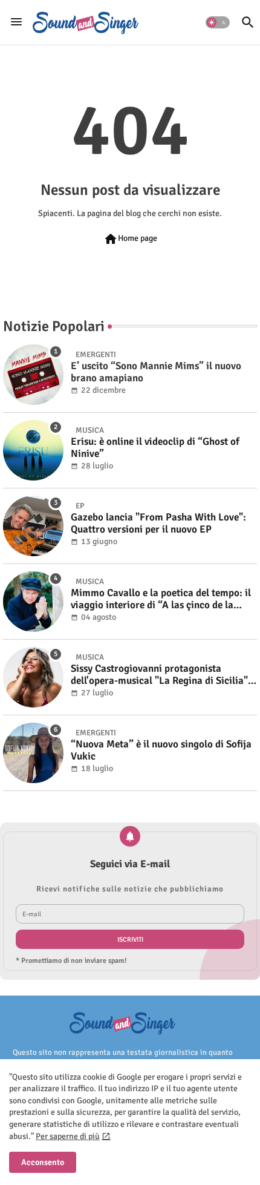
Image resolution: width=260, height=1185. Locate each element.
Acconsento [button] (42, 1162)
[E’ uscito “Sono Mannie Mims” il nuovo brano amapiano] (33, 374)
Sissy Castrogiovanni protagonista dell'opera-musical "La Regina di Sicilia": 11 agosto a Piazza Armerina (161, 675)
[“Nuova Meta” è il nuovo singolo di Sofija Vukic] (33, 753)
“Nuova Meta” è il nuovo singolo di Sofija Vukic (161, 750)
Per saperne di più (68, 1136)
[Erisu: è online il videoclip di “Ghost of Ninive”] (33, 450)
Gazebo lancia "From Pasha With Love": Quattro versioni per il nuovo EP (158, 523)
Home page (130, 239)
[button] (218, 22)
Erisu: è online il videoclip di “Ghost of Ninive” (155, 448)
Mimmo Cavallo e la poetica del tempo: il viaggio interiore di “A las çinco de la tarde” (161, 599)
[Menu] (16, 22)
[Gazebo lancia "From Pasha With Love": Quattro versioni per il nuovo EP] (33, 526)
